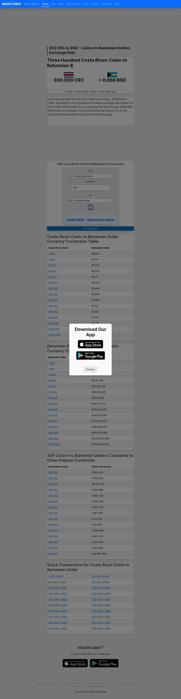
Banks (61, 4)
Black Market (31, 4)
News (86, 4)
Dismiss (90, 369)
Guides (106, 4)
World (45, 4)
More (117, 4)
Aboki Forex (11, 4)
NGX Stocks (72, 4)
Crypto (95, 4)
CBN (53, 4)
